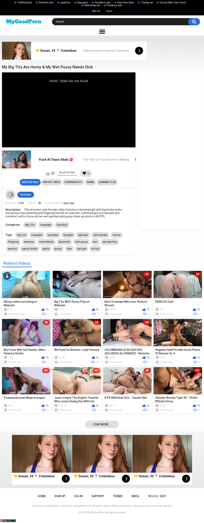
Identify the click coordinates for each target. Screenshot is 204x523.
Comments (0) (107, 182)
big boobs (64, 241)
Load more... (102, 424)
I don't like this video (53, 174)
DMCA (135, 496)
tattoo (117, 235)
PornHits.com (46, 2)
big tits (21, 235)
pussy (58, 248)
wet (95, 241)
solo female (100, 235)
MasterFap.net (92, 5)
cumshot (53, 235)
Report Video (51, 182)
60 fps (95, 248)
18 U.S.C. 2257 (157, 496)
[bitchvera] (10, 195)
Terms (118, 496)
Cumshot (62, 225)
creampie (36, 235)
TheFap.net (147, 2)
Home (42, 496)
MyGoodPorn (98, 512)
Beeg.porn (82, 2)
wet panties (110, 241)
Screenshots (73, 182)
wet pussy (81, 241)
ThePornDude (24, 2)
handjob (68, 235)
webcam (83, 235)
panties (12, 248)
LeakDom (65, 2)
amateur (29, 241)
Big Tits (30, 225)
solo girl (81, 248)
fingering (13, 241)
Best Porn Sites (125, 2)
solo (69, 248)
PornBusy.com (114, 5)
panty (46, 248)
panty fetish (29, 248)
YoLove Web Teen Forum (173, 2)
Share (90, 182)
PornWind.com (103, 2)
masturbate (46, 241)
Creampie (45, 225)
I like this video (48, 174)
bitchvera (25, 194)
